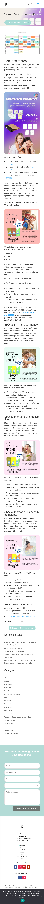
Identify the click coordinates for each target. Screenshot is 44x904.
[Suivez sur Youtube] (28, 867)
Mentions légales (22, 856)
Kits (5, 697)
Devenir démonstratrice (12, 694)
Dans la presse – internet (12, 691)
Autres (6, 681)
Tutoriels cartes (9, 720)
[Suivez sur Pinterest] (24, 867)
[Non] (41, 896)
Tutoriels (21, 852)
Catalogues (8, 684)
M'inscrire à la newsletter (22, 628)
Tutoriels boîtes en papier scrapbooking (17, 717)
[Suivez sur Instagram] (20, 867)
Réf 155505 (15, 164)
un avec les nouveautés (21, 616)
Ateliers (6, 678)
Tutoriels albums (9, 714)
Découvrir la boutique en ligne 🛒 (17, 22)
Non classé (8, 707)
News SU (7, 704)
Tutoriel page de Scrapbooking (14, 651)
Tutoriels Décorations (11, 723)
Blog (22, 854)
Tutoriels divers (9, 727)
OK (23, 901)
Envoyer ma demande (26, 808)
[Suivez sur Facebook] (15, 867)
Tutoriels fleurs (9, 730)
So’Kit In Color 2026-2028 (13, 648)
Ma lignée (7, 701)
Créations (7, 687)
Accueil (22, 848)
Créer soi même (22, 850)
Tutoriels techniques (11, 733)
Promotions (8, 710)
